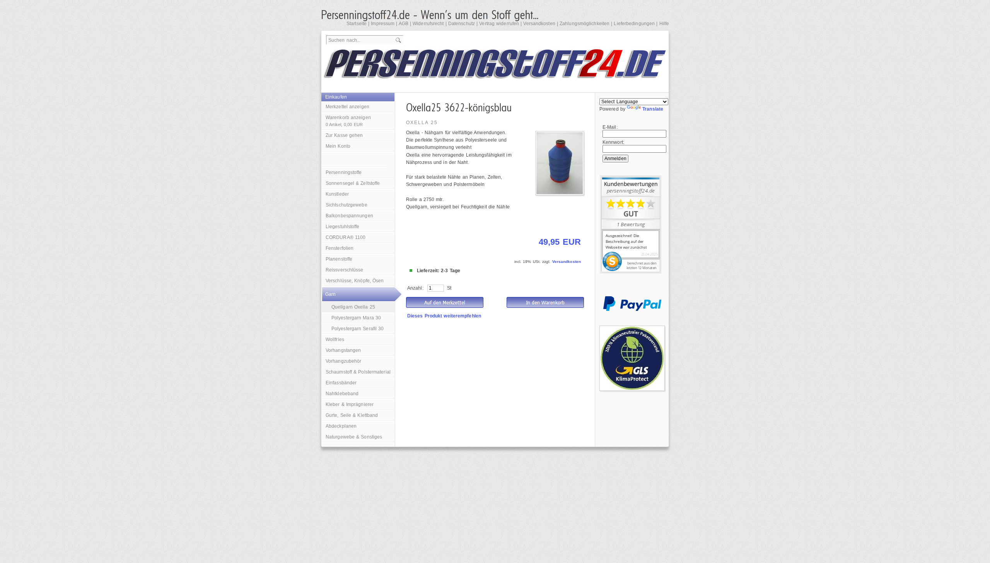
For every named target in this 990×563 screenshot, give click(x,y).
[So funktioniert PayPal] (632, 309)
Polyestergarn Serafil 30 (357, 328)
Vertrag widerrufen (499, 23)
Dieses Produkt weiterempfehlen (444, 316)
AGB (403, 23)
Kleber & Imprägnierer (350, 404)
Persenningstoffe (344, 172)
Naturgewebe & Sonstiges (354, 437)
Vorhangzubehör (343, 361)
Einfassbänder (341, 383)
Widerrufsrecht (428, 23)
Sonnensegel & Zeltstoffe (353, 183)
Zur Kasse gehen (344, 135)
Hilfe (664, 23)
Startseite (356, 23)
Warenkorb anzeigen (348, 121)
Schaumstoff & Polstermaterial (358, 372)
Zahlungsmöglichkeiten (584, 23)
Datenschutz (461, 23)
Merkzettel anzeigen (347, 106)
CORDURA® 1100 (345, 237)
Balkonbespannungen (349, 215)
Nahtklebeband (342, 393)
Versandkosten (539, 23)
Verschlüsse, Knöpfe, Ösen (355, 280)
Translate (652, 109)
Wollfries (335, 339)
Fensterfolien (339, 248)
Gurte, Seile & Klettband (352, 415)
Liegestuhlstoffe (343, 226)
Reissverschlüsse (345, 270)
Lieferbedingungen (634, 23)
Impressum (382, 23)
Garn (330, 294)
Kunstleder (337, 194)
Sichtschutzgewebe (346, 205)
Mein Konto (338, 146)
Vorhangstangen (343, 350)
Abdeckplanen (341, 426)
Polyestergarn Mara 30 (356, 318)
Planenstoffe (339, 259)
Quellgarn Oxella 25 (353, 307)
